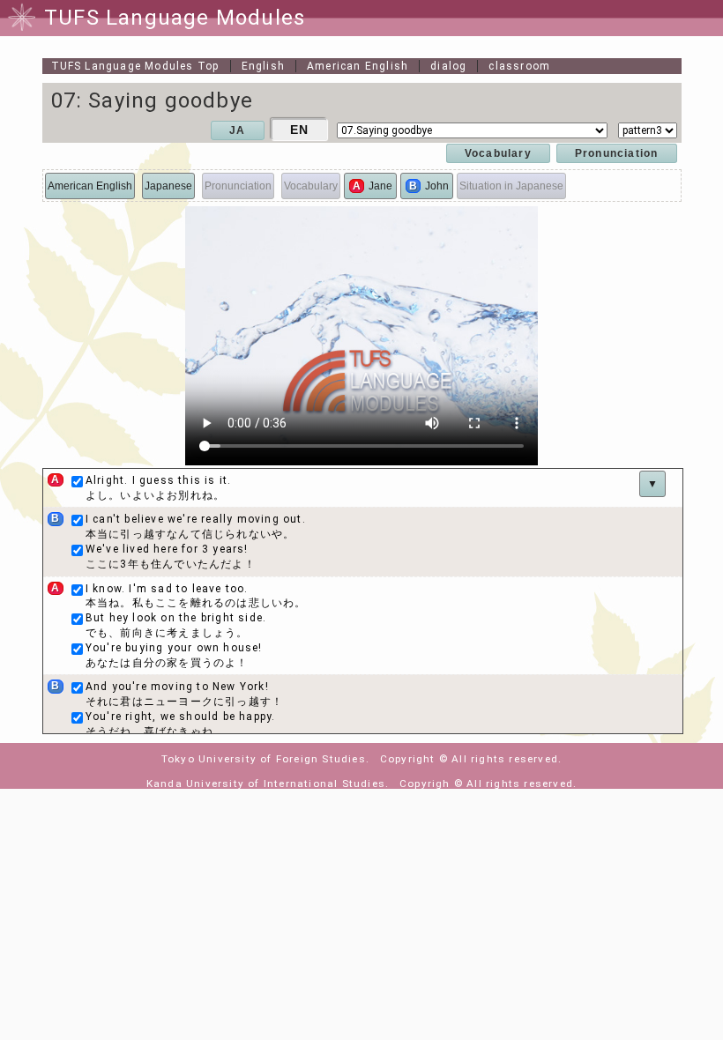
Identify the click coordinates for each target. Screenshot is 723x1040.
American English (357, 66)
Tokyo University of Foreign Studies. (265, 759)
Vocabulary (498, 153)
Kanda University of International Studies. (267, 783)
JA (237, 130)
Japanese (168, 186)
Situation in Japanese (511, 186)
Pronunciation (617, 153)
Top (135, 66)
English (263, 66)
